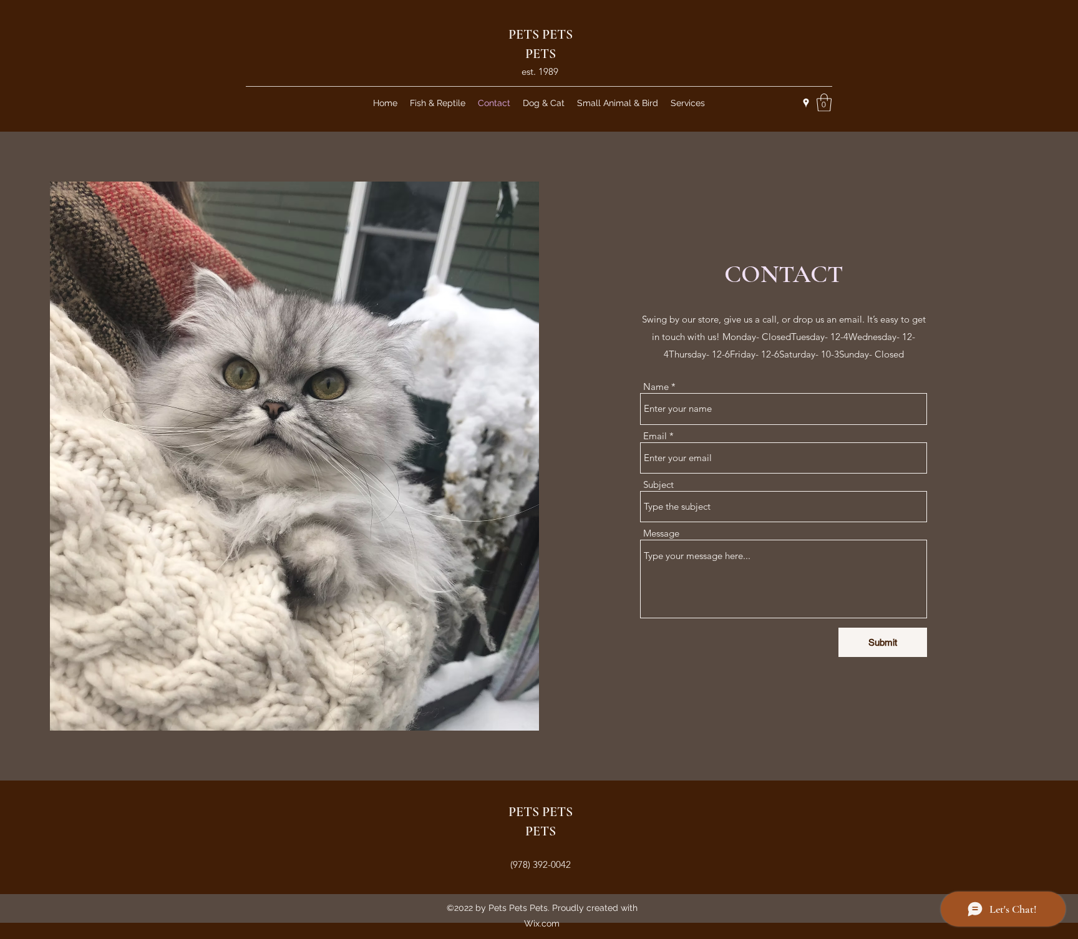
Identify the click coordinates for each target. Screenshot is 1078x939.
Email (655, 435)
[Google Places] (806, 103)
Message (661, 533)
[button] (824, 103)
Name (656, 386)
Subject (658, 484)
